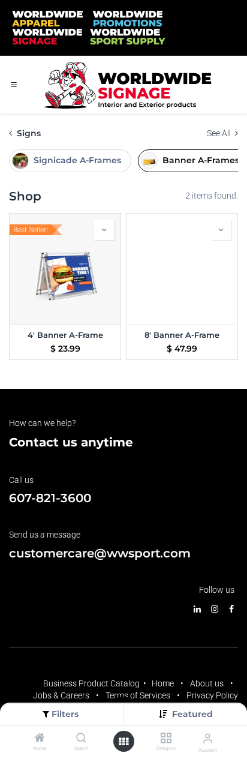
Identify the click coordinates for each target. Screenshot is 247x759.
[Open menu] (123, 741)
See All (220, 133)
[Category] (165, 738)
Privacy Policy (212, 695)
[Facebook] (231, 609)
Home (163, 683)
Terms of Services (138, 695)
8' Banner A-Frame (181, 335)
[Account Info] (207, 738)
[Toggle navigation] (14, 84)
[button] (192, 714)
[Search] (81, 738)
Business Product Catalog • (97, 683)
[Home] (39, 738)
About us (207, 683)
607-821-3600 (50, 498)
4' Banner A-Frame (65, 335)
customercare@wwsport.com (100, 553)
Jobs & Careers (61, 695)
